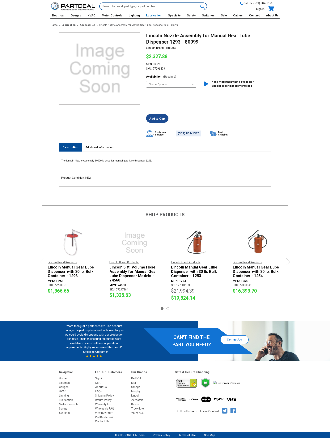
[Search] (202, 6)
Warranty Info (103, 404)
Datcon (135, 404)
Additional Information (99, 147)
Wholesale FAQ (104, 408)
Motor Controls (112, 15)
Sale (224, 15)
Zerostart (137, 400)
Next (288, 261)
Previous (41, 261)
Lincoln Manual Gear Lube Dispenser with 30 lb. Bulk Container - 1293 (71, 271)
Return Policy (103, 400)
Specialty (174, 15)
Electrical (58, 15)
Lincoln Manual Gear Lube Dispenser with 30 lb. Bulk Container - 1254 (256, 271)
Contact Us (234, 339)
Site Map (209, 435)
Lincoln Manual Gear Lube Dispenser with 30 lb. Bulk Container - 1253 (194, 271)
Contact (254, 15)
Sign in (260, 9)
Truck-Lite (137, 408)
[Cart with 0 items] (270, 8)
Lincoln (135, 395)
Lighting (134, 15)
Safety (191, 15)
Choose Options (72, 242)
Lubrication (154, 15)
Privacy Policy (161, 435)
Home (63, 378)
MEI (133, 382)
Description (70, 147)
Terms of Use (187, 435)
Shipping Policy (104, 395)
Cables (238, 15)
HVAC (91, 15)
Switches (208, 15)
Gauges (76, 15)
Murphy (135, 391)
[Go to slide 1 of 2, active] (162, 308)
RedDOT (136, 378)
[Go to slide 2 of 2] (168, 308)
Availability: (161, 76)
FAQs (98, 391)
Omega (135, 387)
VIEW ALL (137, 412)
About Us (272, 15)
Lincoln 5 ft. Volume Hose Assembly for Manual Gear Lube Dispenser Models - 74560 (133, 273)
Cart (97, 382)
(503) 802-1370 (263, 3)
